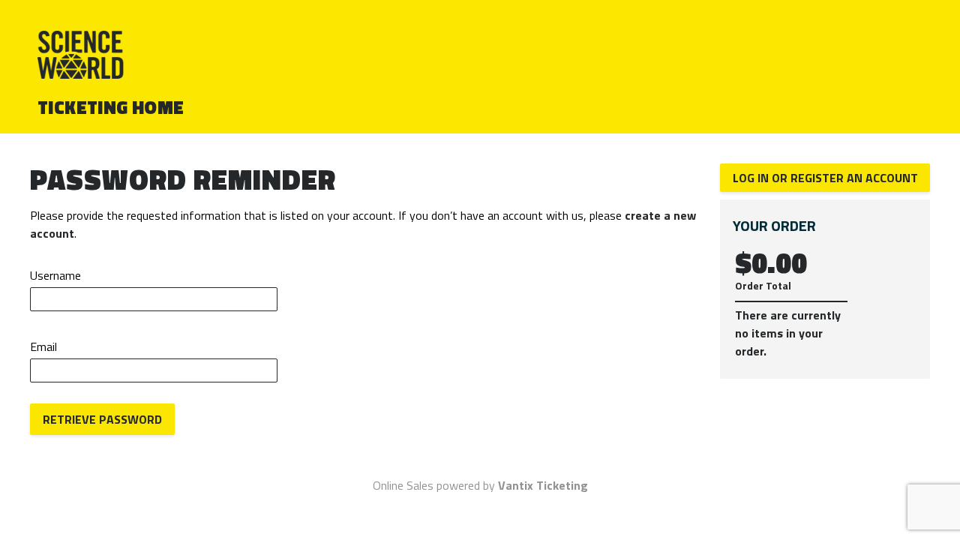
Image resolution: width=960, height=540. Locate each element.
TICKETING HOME (111, 107)
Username (55, 275)
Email (43, 347)
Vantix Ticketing (543, 485)
